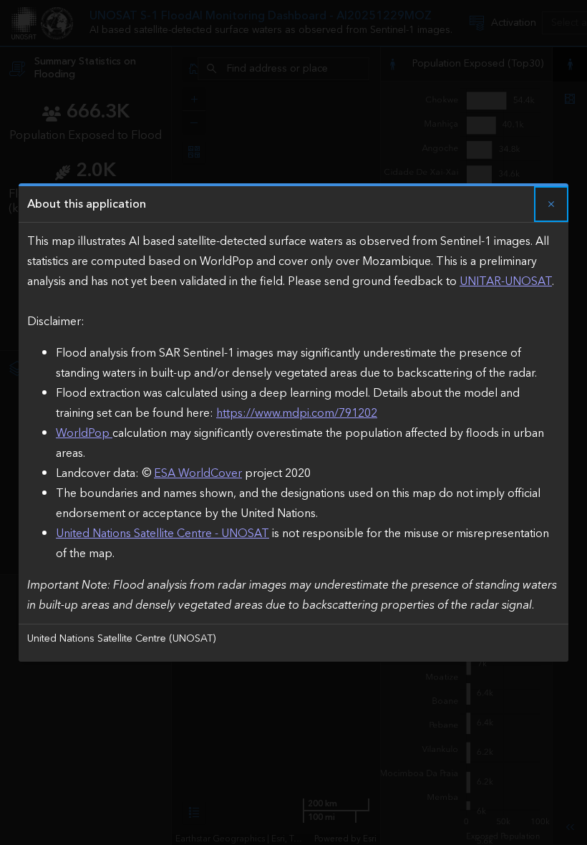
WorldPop (84, 433)
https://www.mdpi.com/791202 (296, 413)
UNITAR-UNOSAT (506, 281)
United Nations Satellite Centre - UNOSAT (162, 533)
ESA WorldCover (198, 473)
